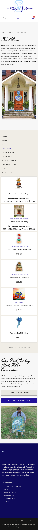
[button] (5, 18)
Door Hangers (14, 190)
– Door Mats (7, 156)
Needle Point (7, 172)
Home (3, 33)
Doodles (5, 145)
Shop (10, 33)
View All (5, 137)
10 (25, 347)
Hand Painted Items (9, 164)
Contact (7, 501)
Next (28, 347)
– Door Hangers (8, 152)
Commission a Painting (13, 486)
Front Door (6, 148)
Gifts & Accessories (10, 160)
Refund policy (9, 495)
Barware (5, 141)
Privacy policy (10, 492)
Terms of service (11, 498)
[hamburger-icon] (18, 18)
